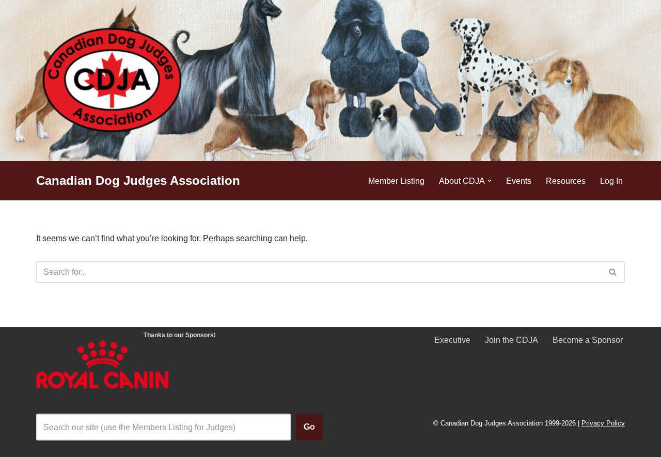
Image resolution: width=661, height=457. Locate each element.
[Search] (613, 272)
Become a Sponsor (588, 340)
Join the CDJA (511, 340)
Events (518, 181)
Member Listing (396, 181)
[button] (489, 181)
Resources (566, 181)
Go (309, 426)
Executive (452, 340)
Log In (611, 181)
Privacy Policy (603, 424)
